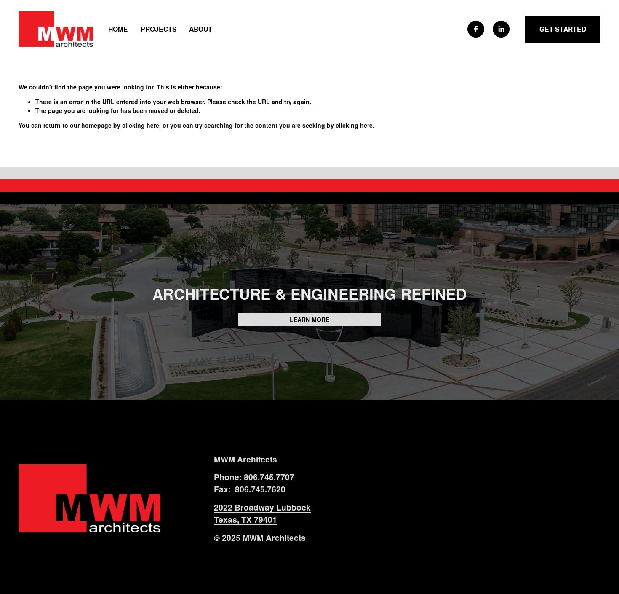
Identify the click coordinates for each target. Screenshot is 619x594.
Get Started (562, 29)
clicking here (140, 125)
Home (118, 29)
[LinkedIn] (501, 29)
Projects (159, 29)
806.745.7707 (269, 477)
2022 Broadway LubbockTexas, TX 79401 (262, 513)
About (200, 29)
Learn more (309, 319)
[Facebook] (475, 29)
